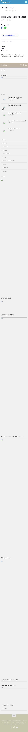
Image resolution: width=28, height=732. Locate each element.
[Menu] (26, 2)
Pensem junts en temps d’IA (14, 113)
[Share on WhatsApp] (5, 28)
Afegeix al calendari (10, 35)
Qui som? (5, 143)
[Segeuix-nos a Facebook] (23, 65)
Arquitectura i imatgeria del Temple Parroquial (12, 436)
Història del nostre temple (7, 314)
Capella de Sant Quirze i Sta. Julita (9, 679)
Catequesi (5, 150)
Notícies (4, 164)
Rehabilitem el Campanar (13, 128)
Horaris (4, 139)
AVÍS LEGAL (5, 708)
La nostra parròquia (6, 298)
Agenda (4, 157)
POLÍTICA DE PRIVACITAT (8, 705)
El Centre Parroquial (6, 558)
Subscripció (5, 167)
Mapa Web (5, 171)
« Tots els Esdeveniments (7, 8)
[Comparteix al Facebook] (2, 28)
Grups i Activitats (6, 153)
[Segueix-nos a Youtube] (26, 65)
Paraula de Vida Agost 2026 (14, 105)
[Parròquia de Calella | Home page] (7, 2)
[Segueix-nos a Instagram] (21, 65)
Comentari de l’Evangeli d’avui (9, 160)
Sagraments (5, 146)
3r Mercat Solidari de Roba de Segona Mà (17, 121)
